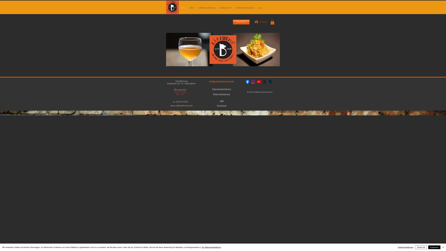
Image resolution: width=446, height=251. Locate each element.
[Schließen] (443, 247)
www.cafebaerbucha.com (181, 106)
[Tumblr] (270, 81)
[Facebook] (247, 81)
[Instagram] (253, 81)
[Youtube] (258, 81)
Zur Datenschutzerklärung (211, 247)
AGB (221, 101)
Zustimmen (434, 247)
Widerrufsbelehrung (221, 94)
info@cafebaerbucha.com (221, 81)
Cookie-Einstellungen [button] (405, 247)
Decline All (421, 247)
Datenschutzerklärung (221, 89)
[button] (272, 22)
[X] (264, 81)
